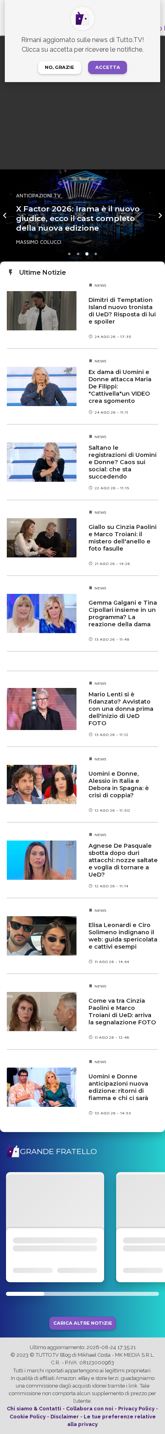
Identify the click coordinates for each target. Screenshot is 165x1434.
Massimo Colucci (38, 242)
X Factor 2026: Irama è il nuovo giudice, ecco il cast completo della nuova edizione (78, 218)
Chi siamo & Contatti (34, 1409)
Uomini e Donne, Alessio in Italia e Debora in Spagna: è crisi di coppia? (119, 784)
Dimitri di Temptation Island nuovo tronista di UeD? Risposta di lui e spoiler (122, 310)
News (101, 285)
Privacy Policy (136, 1409)
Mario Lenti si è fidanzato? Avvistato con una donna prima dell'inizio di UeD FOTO (121, 709)
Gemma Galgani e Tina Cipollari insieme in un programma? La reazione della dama (123, 613)
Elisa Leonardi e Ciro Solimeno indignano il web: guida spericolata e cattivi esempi (123, 935)
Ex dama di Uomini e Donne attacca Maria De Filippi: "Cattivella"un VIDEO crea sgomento (120, 386)
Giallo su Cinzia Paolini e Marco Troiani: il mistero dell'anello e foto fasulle (123, 537)
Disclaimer (64, 1417)
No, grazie (59, 67)
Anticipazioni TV (38, 196)
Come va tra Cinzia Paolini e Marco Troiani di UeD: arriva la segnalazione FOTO (122, 1011)
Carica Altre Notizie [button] (82, 1323)
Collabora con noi (89, 1409)
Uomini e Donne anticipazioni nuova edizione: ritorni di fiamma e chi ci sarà (118, 1087)
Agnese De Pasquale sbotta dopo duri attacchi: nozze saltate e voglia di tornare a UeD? (123, 860)
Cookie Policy (28, 1417)
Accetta (107, 67)
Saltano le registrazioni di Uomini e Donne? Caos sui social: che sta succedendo (123, 462)
